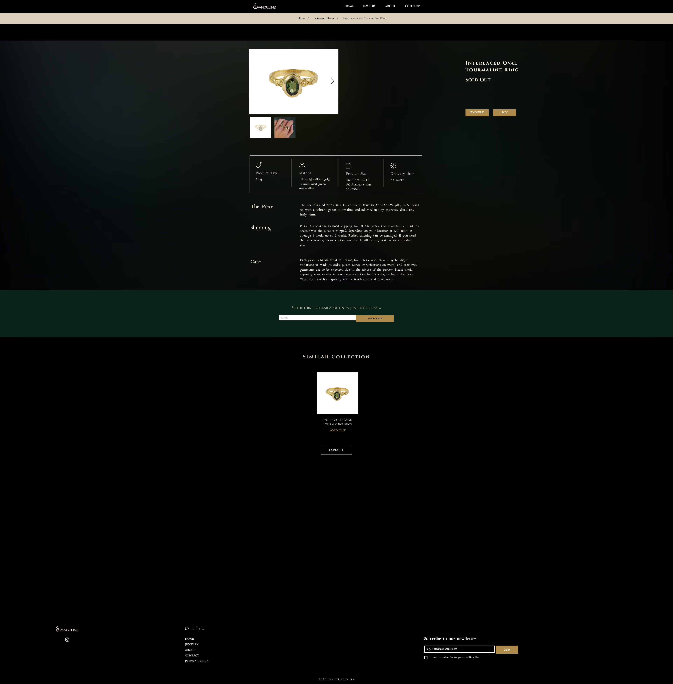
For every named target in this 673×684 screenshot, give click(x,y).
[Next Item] (332, 81)
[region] (336, 402)
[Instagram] (67, 639)
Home (301, 18)
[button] (367, 6)
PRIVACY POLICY (197, 661)
